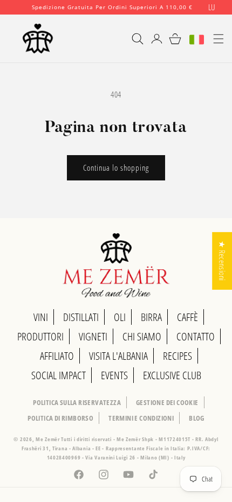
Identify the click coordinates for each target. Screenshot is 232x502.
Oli (120, 317)
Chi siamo (141, 336)
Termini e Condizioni (141, 418)
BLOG (196, 418)
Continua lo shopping (116, 167)
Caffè (187, 317)
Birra (151, 317)
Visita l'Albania (118, 355)
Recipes (177, 355)
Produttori (40, 336)
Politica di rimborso (60, 418)
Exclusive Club (172, 375)
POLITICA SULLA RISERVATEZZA (77, 402)
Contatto (195, 336)
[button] (133, 39)
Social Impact (58, 375)
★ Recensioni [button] (222, 261)
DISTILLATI (81, 317)
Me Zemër (48, 439)
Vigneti (93, 336)
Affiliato (57, 355)
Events (114, 375)
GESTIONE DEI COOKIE (167, 402)
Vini (40, 317)
